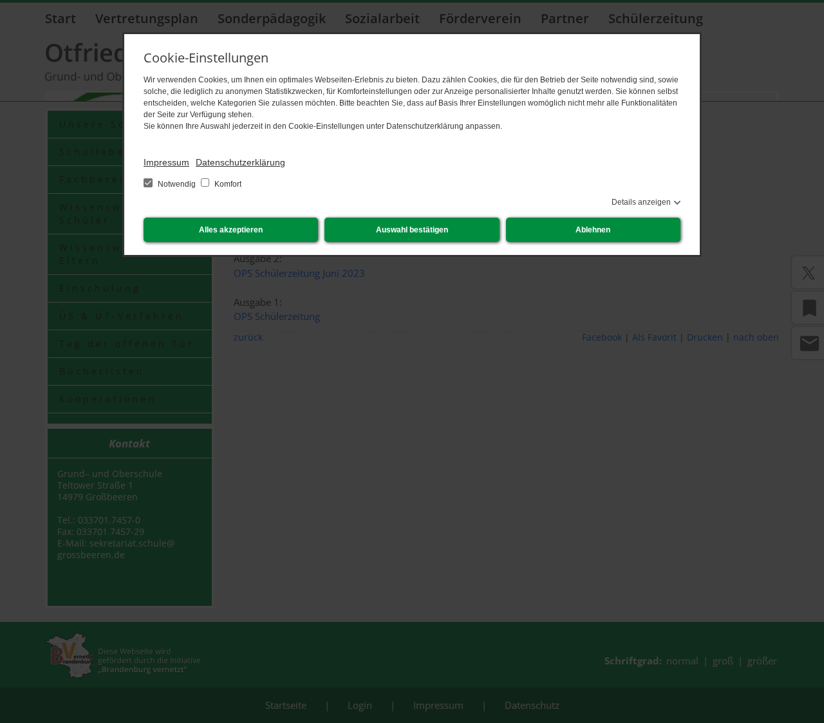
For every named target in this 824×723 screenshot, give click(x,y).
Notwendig (177, 184)
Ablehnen (593, 229)
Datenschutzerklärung (240, 162)
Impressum (166, 162)
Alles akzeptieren (231, 229)
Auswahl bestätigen (412, 229)
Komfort (226, 184)
